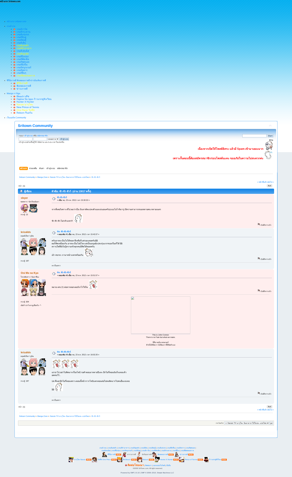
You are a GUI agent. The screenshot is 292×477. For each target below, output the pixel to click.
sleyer (24, 197)
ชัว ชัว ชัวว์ (62, 197)
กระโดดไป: (220, 423)
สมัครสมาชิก (42, 136)
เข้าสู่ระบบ (28, 136)
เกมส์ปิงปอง (22, 56)
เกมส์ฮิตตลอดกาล (187, 450)
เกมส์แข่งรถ (22, 34)
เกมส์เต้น (20, 42)
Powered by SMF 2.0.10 (130, 473)
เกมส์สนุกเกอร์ (23, 67)
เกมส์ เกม (103, 448)
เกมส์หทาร (21, 70)
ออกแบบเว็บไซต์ (159, 465)
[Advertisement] (61, 10)
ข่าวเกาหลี (21, 88)
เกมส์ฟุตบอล (22, 62)
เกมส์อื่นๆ (20, 72)
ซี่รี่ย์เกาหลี (111, 454)
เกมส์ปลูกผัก (135, 448)
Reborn (145, 459)
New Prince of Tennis (27, 107)
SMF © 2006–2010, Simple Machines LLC (157, 473)
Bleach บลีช (22, 96)
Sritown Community (35, 126)
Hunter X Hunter (24, 101)
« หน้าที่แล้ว (262, 182)
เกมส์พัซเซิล (22, 59)
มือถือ (168, 465)
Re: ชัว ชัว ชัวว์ (64, 231)
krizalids (26, 232)
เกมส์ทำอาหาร (123, 448)
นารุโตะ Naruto (80, 459)
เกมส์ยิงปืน (21, 64)
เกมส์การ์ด (21, 29)
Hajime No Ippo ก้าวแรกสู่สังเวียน (33, 99)
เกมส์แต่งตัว (112, 448)
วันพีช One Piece (104, 459)
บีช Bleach (127, 459)
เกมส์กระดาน (22, 31)
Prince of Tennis (191, 459)
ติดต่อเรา (148, 465)
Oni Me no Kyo (29, 272)
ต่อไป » (270, 182)
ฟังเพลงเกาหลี (23, 86)
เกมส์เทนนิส (22, 51)
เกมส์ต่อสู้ (20, 40)
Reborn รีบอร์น (23, 112)
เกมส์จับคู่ (20, 37)
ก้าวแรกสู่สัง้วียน (215, 459)
